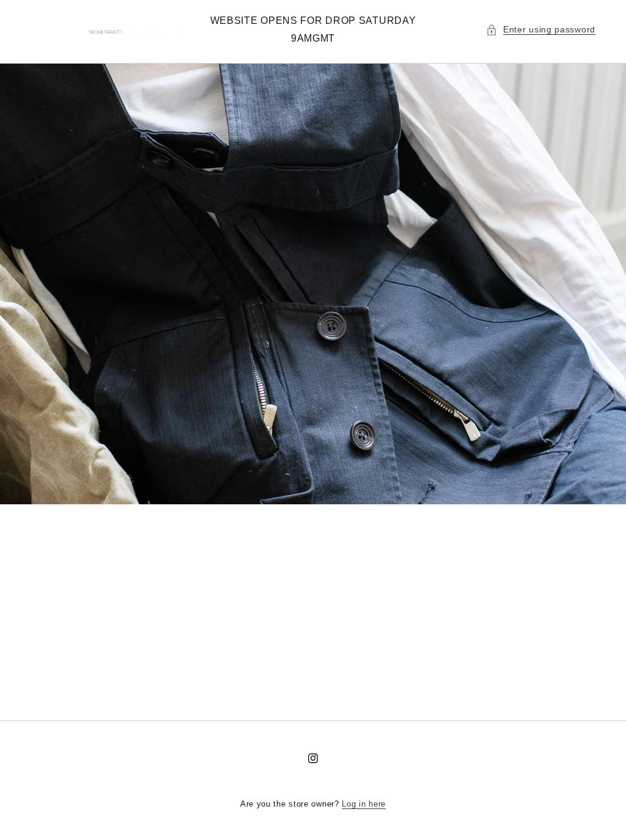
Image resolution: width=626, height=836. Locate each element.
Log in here (364, 803)
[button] (540, 29)
